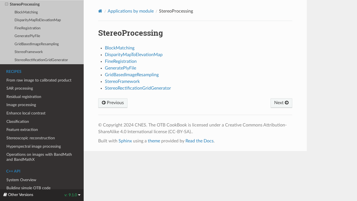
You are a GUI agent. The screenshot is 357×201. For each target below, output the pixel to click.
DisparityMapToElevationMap (38, 20)
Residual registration (23, 97)
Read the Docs (199, 141)
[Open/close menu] (6, 4)
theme (154, 141)
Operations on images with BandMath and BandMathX (39, 157)
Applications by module (131, 11)
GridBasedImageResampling (37, 44)
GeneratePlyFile (27, 36)
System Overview (21, 180)
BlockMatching (26, 12)
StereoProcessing (25, 4)
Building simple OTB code (28, 188)
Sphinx (125, 141)
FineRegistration (27, 28)
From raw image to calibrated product (38, 80)
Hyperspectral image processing (33, 146)
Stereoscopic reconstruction (30, 138)
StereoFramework (29, 52)
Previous (115, 102)
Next (279, 102)
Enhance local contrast (25, 113)
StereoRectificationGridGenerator (41, 60)
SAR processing (19, 88)
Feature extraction (22, 130)
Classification (17, 121)
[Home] (100, 11)
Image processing (21, 105)
